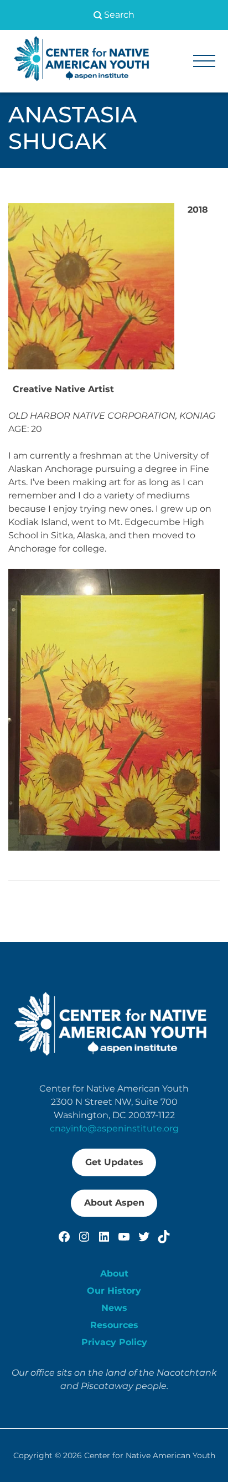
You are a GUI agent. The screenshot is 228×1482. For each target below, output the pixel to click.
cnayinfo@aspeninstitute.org (114, 1128)
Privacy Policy (114, 1342)
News (114, 1308)
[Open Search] (114, 15)
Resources (114, 1325)
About (114, 1273)
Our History (114, 1290)
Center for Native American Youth (149, 1455)
